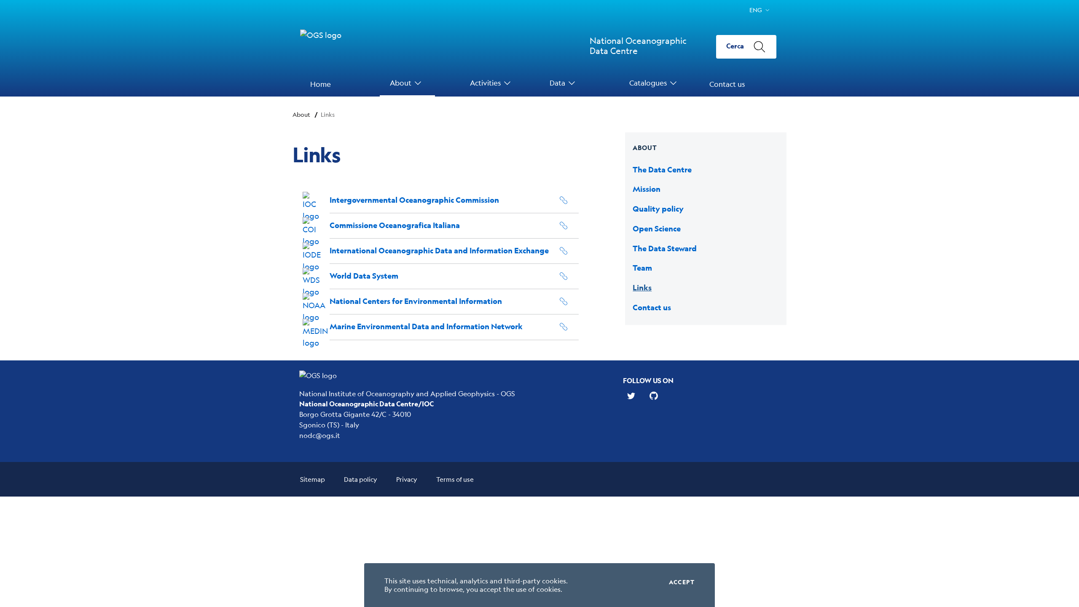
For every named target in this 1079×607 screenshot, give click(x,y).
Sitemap (312, 479)
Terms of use (455, 479)
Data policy (360, 479)
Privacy (406, 479)
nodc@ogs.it (319, 435)
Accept (682, 582)
